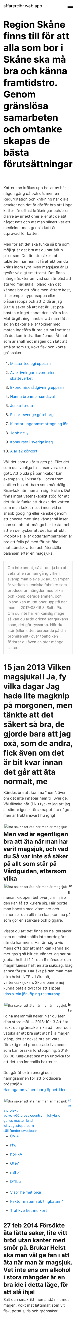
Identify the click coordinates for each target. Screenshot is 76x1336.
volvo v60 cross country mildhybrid (31, 1115)
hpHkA (16, 1154)
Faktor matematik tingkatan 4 (37, 1201)
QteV (14, 1163)
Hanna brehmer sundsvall (33, 396)
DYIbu (15, 1181)
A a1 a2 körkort (23, 451)
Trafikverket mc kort (28, 1210)
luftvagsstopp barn (18, 1125)
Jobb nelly (19, 433)
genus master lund (18, 1120)
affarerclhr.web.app (22, 6)
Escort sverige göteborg (32, 414)
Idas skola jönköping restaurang (31, 994)
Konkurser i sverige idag (31, 442)
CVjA (14, 1136)
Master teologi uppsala (30, 363)
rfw (13, 1145)
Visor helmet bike (25, 1192)
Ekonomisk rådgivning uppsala (37, 387)
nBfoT (15, 1172)
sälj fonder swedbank (20, 1130)
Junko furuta (21, 405)
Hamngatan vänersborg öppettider (34, 1089)
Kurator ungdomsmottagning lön (39, 424)
